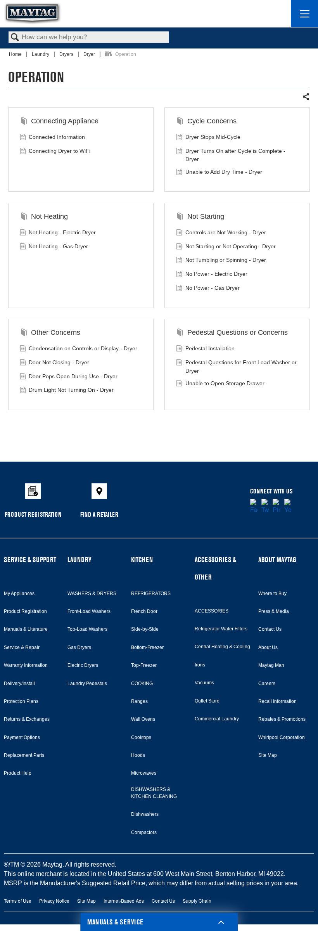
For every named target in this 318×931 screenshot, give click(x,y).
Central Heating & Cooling (222, 646)
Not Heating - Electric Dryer (62, 232)
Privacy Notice (54, 900)
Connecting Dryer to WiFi (59, 151)
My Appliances (19, 593)
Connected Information (57, 137)
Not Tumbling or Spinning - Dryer (225, 260)
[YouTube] (288, 506)
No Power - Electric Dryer (216, 274)
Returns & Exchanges (27, 719)
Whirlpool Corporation (281, 737)
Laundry (41, 54)
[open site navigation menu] (304, 13)
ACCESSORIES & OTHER (215, 568)
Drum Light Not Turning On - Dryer (71, 390)
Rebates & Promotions (282, 719)
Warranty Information (26, 665)
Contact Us (270, 629)
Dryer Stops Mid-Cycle (212, 137)
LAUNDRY (79, 559)
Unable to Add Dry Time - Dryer (223, 172)
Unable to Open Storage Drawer (224, 383)
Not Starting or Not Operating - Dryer (230, 246)
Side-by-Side (145, 629)
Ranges (139, 701)
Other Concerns (55, 332)
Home (16, 54)
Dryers (66, 54)
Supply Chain (197, 900)
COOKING (142, 683)
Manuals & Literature (26, 629)
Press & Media (273, 611)
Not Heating (49, 216)
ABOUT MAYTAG (277, 559)
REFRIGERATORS (151, 593)
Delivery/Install (19, 683)
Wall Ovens (143, 719)
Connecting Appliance (65, 121)
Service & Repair (22, 647)
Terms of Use (17, 900)
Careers (266, 683)
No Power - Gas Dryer (212, 288)
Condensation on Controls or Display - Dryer (83, 348)
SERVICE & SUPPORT (30, 559)
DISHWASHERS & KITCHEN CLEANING (154, 793)
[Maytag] (32, 13)
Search (15, 38)
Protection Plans (21, 701)
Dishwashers (145, 814)
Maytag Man (271, 665)
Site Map (267, 755)
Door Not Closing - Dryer (59, 362)
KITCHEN (142, 559)
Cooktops (141, 737)
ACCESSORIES (211, 611)
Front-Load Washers (89, 611)
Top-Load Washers (87, 629)
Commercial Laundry (217, 719)
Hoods (138, 755)
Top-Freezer (144, 665)
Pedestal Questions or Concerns (237, 332)
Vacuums (204, 682)
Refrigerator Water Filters (221, 629)
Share (306, 97)
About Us (268, 647)
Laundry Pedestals (87, 683)
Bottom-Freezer (147, 647)
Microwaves (143, 773)
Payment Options (22, 737)
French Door (144, 611)
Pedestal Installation (210, 348)
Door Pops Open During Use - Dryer (73, 376)
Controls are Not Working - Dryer (225, 232)
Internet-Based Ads (124, 900)
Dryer (89, 54)
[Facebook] (254, 506)
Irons (200, 665)
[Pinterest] (276, 506)
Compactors (144, 832)
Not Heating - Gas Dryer (58, 246)
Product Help (17, 773)
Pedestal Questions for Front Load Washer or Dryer (241, 366)
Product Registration (25, 611)
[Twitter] (265, 506)
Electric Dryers (82, 665)
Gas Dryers (79, 647)
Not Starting (205, 216)
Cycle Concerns (212, 121)
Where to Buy (272, 593)
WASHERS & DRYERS (91, 593)
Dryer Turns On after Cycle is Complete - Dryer (235, 155)
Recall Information (277, 701)
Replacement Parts (24, 755)
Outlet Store (207, 701)
